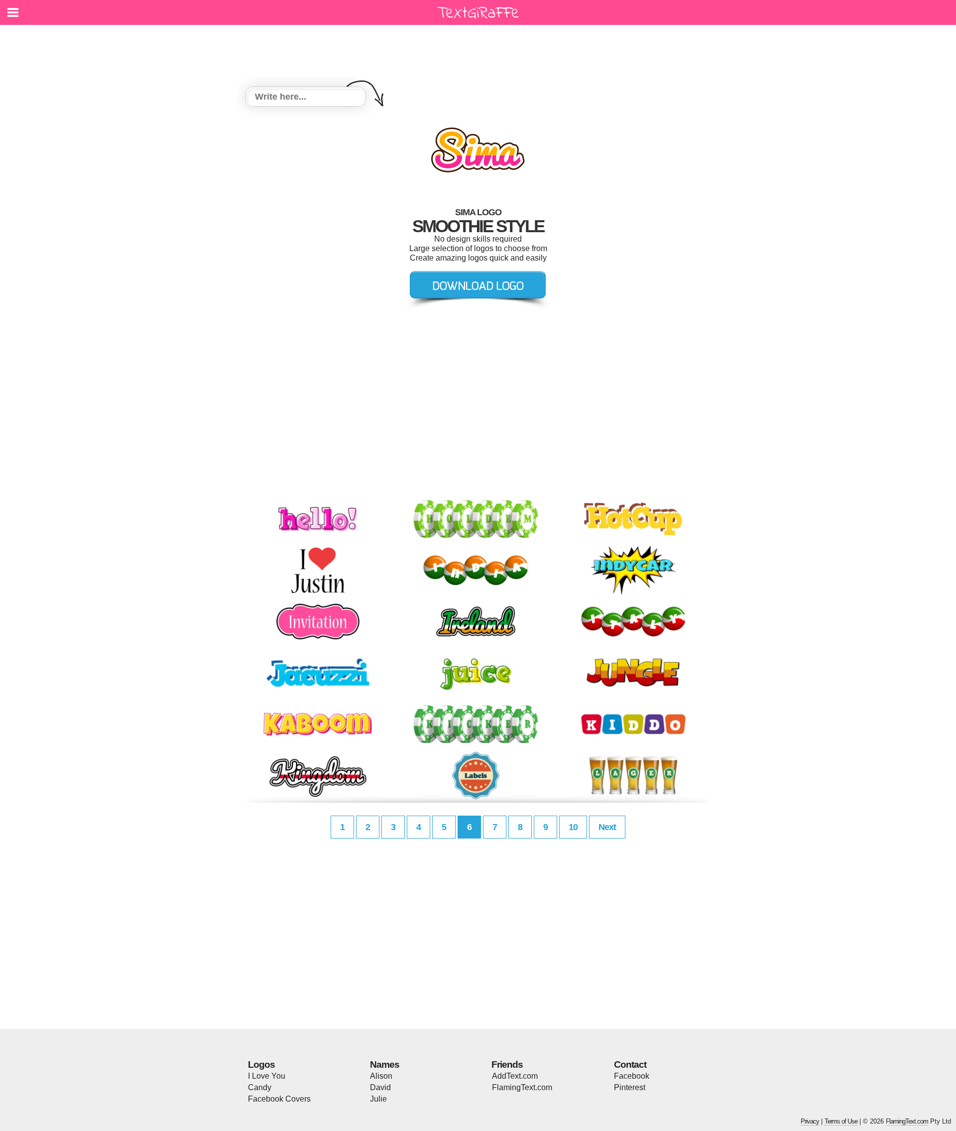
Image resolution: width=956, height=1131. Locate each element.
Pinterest (629, 1087)
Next (607, 827)
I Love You (266, 1076)
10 (573, 827)
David (380, 1087)
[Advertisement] (480, 49)
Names (384, 1064)
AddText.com (515, 1076)
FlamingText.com (522, 1087)
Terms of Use (841, 1121)
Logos (261, 1064)
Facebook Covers (279, 1099)
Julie (378, 1099)
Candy (259, 1087)
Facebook (631, 1076)
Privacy (810, 1121)
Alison (381, 1076)
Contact (630, 1064)
